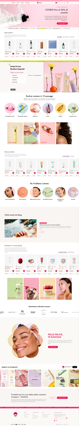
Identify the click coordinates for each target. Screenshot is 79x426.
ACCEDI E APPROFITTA (62, 23)
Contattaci (34, 418)
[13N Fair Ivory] (18, 268)
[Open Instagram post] (7, 378)
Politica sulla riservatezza (46, 414)
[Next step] (77, 109)
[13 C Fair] (16, 268)
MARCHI (22, 2)
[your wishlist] (64, 2)
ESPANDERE (53, 397)
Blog (25, 415)
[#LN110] (70, 268)
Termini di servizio (44, 415)
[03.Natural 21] (48, 268)
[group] (10, 48)
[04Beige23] (61, 268)
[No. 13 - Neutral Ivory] (5, 268)
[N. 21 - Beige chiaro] (7, 268)
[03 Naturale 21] (59, 268)
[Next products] (77, 47)
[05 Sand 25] (62, 268)
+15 (21, 268)
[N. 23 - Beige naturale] (9, 268)
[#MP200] (73, 268)
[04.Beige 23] (50, 268)
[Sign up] (66, 418)
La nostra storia (26, 414)
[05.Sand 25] (52, 268)
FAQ (33, 414)
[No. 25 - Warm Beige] (41, 268)
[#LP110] (72, 268)
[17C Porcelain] (19, 268)
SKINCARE (13, 2)
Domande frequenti (62, 397)
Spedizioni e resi (35, 415)
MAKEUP (18, 2)
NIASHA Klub (27, 2)
